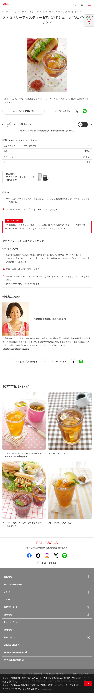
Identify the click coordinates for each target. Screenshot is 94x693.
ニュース (8, 600)
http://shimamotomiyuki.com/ (15, 349)
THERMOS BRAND (13, 584)
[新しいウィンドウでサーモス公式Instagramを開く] (47, 555)
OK (88, 684)
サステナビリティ (12, 622)
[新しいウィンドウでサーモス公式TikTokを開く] (38, 555)
